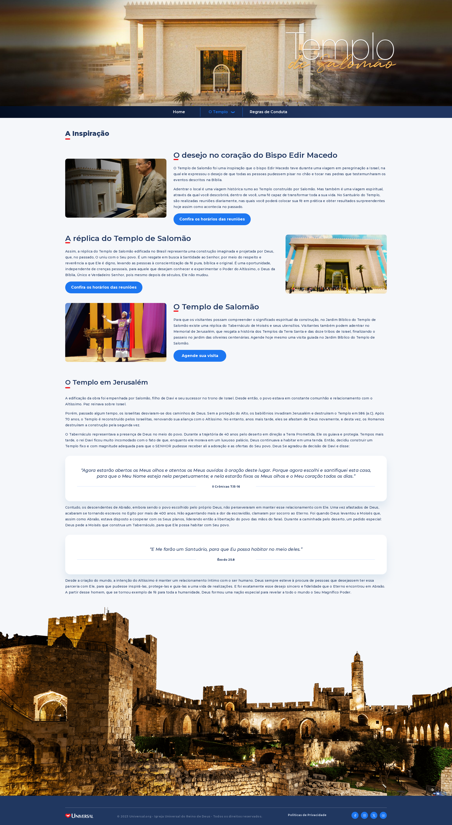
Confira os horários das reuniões (212, 219)
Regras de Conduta (268, 112)
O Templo (218, 112)
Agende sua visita (200, 355)
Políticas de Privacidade (307, 815)
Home (179, 112)
